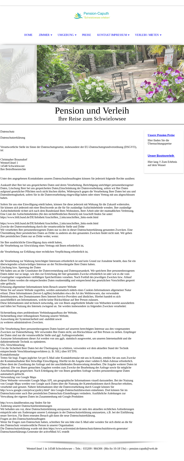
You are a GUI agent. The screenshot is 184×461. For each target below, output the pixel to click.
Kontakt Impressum (112, 34)
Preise (86, 34)
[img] (92, 15)
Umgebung (66, 34)
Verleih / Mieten (147, 34)
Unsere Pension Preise (161, 135)
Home (28, 34)
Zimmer (44, 34)
